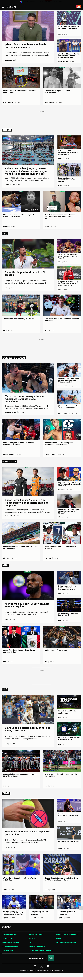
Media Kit (32, 938)
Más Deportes (10, 60)
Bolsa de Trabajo (8, 950)
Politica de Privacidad (9, 934)
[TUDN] (11, 7)
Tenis (7, 847)
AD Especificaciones (36, 934)
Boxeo (60, 158)
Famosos (40, 2)
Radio (55, 2)
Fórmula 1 (8, 516)
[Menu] (2, 6)
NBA (6, 619)
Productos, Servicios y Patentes (67, 934)
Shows (26, 2)
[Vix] (78, 6)
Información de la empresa (11, 942)
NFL (59, 34)
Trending (8, 184)
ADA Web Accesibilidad (10, 946)
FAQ (30, 942)
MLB (6, 744)
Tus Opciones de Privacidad (66, 942)
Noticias (32, 2)
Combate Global (11, 412)
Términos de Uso (7, 938)
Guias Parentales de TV (37, 946)
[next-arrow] (81, 908)
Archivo (58, 938)
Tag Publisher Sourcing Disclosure (41, 950)
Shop (60, 2)
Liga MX (5, 918)
